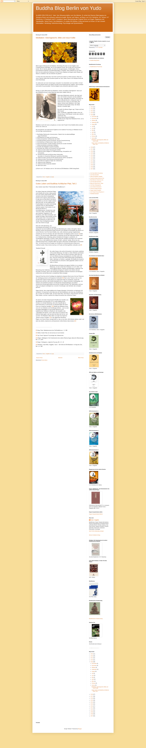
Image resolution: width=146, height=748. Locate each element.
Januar (93, 138)
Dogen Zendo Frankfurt (95, 190)
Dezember (94, 116)
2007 (92, 168)
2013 (92, 157)
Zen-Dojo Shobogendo (95, 185)
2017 (92, 149)
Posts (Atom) (44, 360)
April (93, 132)
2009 (92, 164)
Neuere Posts (39, 357)
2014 (92, 155)
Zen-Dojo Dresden (94, 174)
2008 (92, 166)
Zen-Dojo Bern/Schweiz (95, 181)
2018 (92, 147)
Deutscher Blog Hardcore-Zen (97, 178)
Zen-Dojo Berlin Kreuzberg (96, 173)
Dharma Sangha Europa (96, 188)
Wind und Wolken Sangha (96, 176)
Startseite (60, 357)
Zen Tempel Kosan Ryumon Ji (97, 192)
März (93, 134)
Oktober (94, 120)
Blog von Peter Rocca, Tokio (96, 183)
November (94, 118)
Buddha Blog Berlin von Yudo (68, 8)
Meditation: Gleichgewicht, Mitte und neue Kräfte (55, 38)
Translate (100, 47)
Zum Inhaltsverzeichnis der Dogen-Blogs (45, 29)
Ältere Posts (81, 357)
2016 (92, 151)
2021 (92, 110)
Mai (93, 130)
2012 (92, 159)
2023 (92, 106)
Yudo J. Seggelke (95, 520)
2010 (92, 163)
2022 (92, 108)
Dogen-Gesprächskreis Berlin (96, 514)
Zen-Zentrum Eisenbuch (95, 186)
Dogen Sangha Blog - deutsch (103, 31)
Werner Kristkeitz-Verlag (94, 535)
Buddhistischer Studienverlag (96, 618)
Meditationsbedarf (94, 193)
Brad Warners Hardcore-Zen (96, 180)
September (94, 122)
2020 (92, 112)
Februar (94, 136)
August (93, 124)
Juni (93, 128)
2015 (92, 153)
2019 (92, 114)
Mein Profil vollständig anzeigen (96, 531)
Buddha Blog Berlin (94, 60)
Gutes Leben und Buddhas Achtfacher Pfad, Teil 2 (56, 184)
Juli (93, 126)
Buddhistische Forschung (96, 66)
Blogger (80, 728)
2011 (92, 161)
